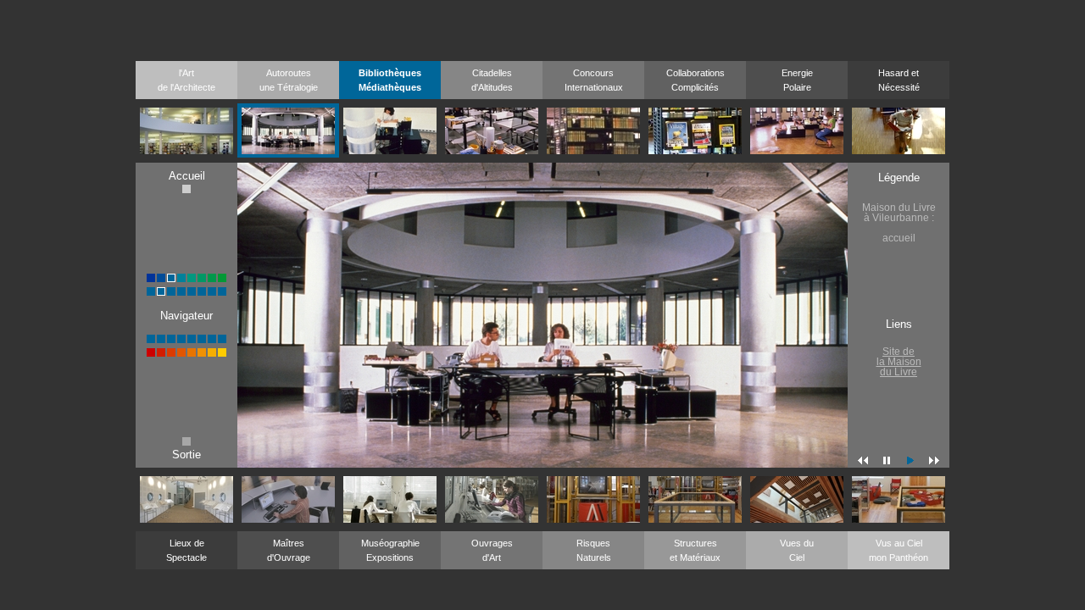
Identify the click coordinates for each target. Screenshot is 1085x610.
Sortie (186, 454)
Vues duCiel (797, 550)
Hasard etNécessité (899, 80)
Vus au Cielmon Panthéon (898, 550)
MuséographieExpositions (390, 550)
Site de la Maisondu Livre (898, 362)
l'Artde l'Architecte (186, 80)
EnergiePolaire (797, 80)
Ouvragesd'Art (492, 550)
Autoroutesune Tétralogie (288, 80)
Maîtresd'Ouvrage (288, 550)
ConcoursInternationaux (594, 80)
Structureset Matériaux (695, 550)
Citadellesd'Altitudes (492, 80)
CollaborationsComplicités (695, 80)
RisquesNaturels (593, 550)
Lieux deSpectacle (186, 550)
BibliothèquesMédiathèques (390, 80)
